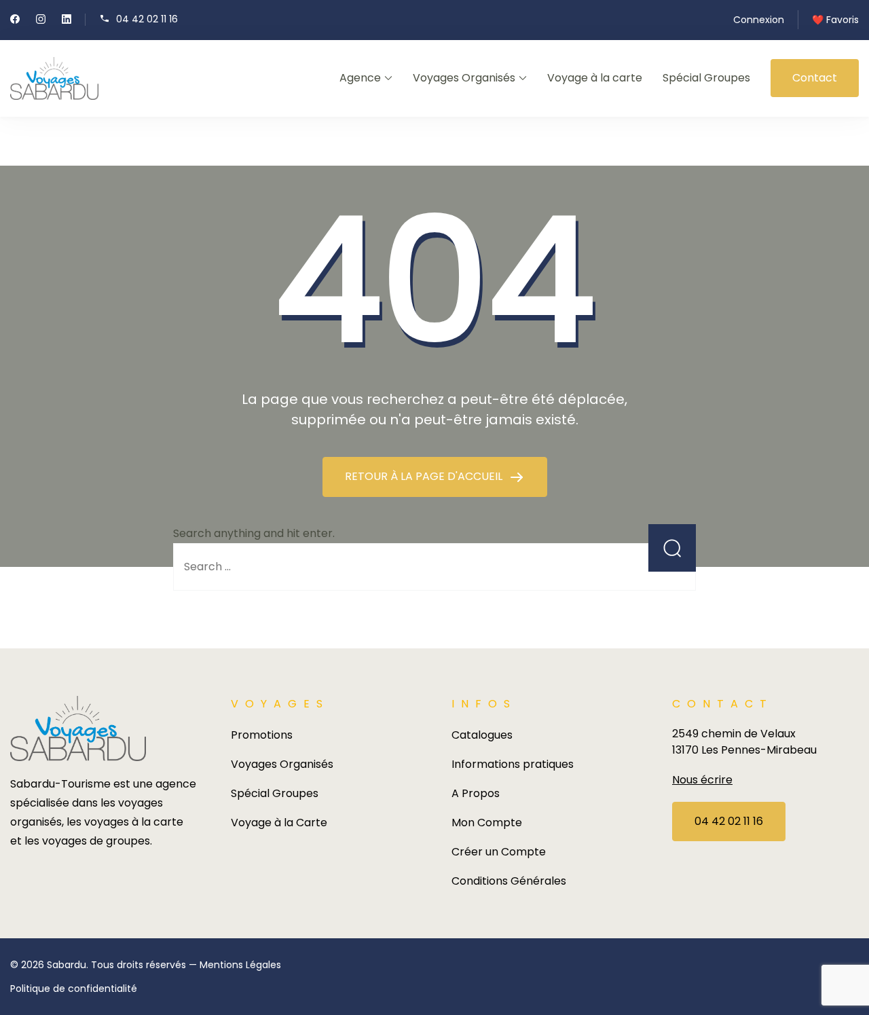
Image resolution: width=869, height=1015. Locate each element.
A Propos (475, 793)
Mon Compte (486, 822)
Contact (814, 78)
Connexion (758, 19)
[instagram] (40, 20)
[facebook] (15, 20)
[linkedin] (66, 20)
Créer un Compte (498, 852)
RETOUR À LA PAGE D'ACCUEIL (425, 476)
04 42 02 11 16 (147, 19)
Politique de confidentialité (73, 988)
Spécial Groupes (706, 78)
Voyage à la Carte (279, 822)
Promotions (262, 735)
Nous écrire (702, 780)
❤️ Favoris (835, 19)
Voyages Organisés (464, 78)
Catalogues (482, 735)
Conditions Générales (508, 881)
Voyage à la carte (594, 78)
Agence (360, 78)
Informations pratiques (512, 764)
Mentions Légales (240, 965)
